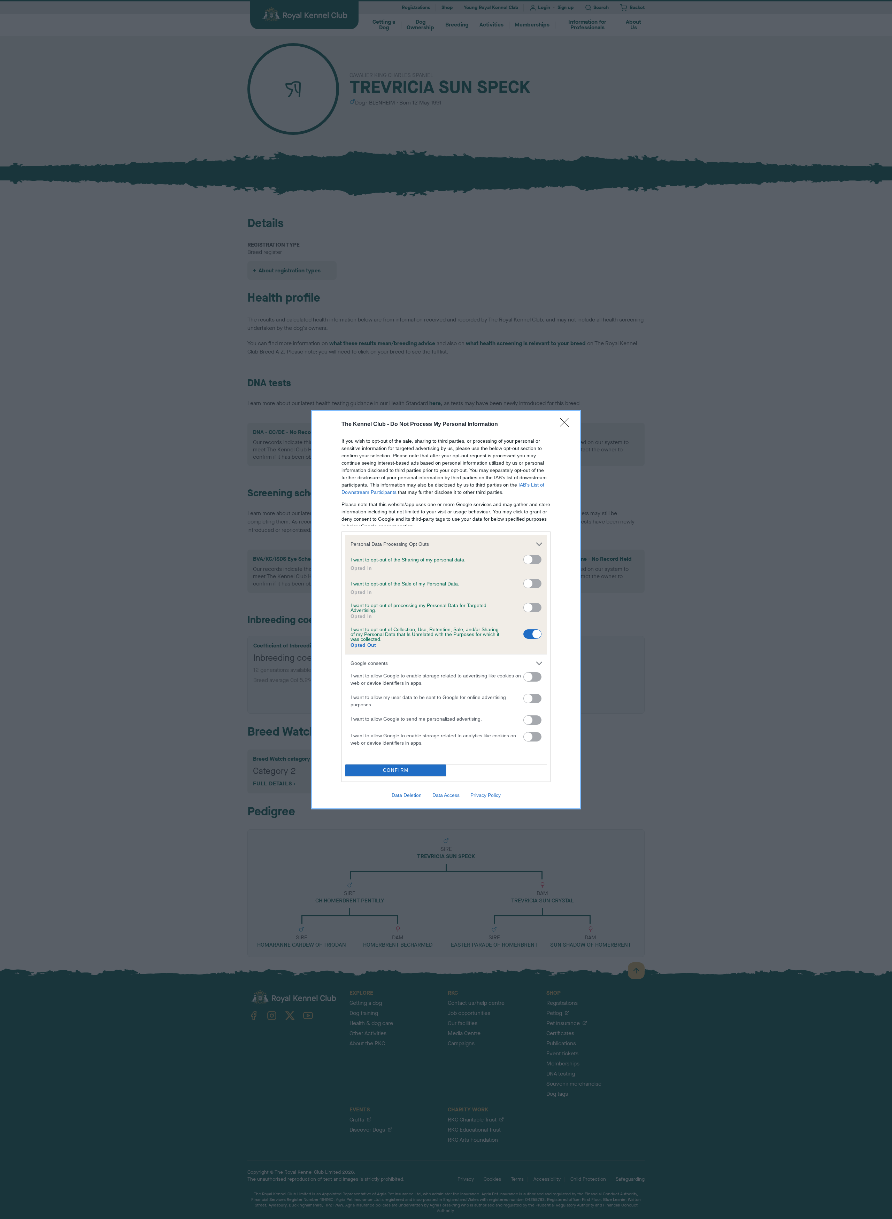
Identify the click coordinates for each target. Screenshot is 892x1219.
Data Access (446, 795)
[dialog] (446, 609)
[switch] (532, 559)
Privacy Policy (485, 795)
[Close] (566, 424)
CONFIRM (396, 770)
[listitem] (446, 544)
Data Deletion (407, 795)
